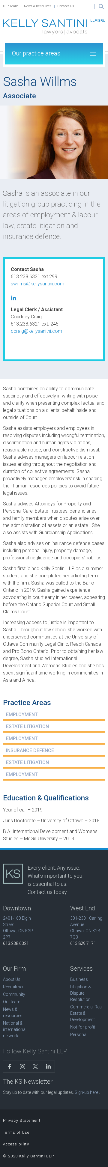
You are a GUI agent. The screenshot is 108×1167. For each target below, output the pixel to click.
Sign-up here (86, 1092)
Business (79, 979)
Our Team (10, 6)
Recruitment (14, 986)
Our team (11, 1001)
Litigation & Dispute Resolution (80, 993)
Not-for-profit (82, 1027)
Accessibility (16, 1144)
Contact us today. (48, 892)
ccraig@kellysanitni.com (36, 331)
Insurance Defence (30, 750)
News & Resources (38, 6)
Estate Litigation (27, 726)
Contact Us (65, 6)
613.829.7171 (83, 943)
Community (14, 994)
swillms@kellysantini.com (37, 284)
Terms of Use (16, 1132)
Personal (78, 1034)
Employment (22, 714)
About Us (11, 979)
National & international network (14, 1029)
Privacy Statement (21, 1120)
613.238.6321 (16, 943)
